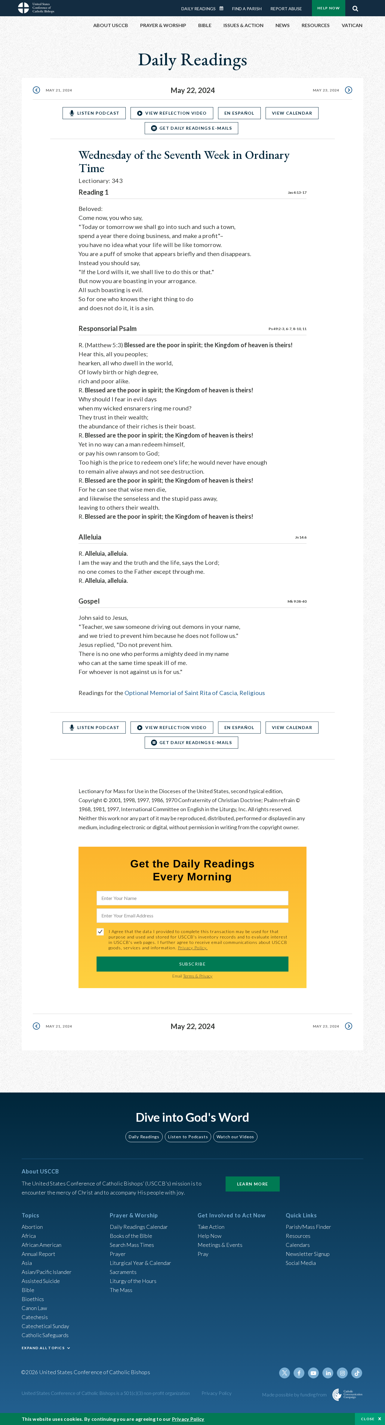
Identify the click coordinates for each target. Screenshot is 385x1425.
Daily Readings (198, 8)
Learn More (252, 1183)
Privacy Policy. (193, 947)
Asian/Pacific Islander (47, 1272)
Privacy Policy (217, 1393)
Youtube (313, 1373)
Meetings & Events (220, 1244)
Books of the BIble (131, 1235)
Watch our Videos (235, 1136)
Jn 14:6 (300, 537)
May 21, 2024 (59, 90)
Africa (29, 1235)
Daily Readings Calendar (223, 8)
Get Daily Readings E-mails (195, 128)
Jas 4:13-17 (297, 192)
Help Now (328, 8)
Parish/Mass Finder (308, 1226)
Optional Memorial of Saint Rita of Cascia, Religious (195, 692)
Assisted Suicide (41, 1281)
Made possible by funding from (295, 1394)
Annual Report (38, 1253)
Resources (298, 1235)
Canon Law (34, 1308)
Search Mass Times (132, 1244)
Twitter (284, 1373)
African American (41, 1244)
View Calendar (292, 113)
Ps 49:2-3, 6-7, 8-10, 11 (287, 328)
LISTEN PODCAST (98, 113)
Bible (28, 1290)
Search (355, 6)
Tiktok (356, 1373)
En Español (239, 113)
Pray (203, 1253)
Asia (27, 1263)
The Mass (121, 1290)
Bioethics (33, 1299)
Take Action (211, 1226)
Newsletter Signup (308, 1253)
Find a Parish (247, 8)
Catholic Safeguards (45, 1335)
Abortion (32, 1226)
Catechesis (35, 1317)
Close (368, 1419)
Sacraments (123, 1272)
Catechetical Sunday (45, 1326)
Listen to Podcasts (188, 1136)
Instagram (342, 1373)
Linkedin (327, 1373)
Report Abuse (286, 8)
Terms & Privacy (197, 975)
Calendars (298, 1244)
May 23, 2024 (326, 90)
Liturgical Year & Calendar (140, 1263)
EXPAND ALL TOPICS (43, 1348)
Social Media (301, 1263)
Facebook (299, 1373)
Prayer (118, 1253)
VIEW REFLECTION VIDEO (176, 113)
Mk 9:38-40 (297, 601)
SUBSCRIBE (192, 963)
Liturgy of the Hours (133, 1281)
